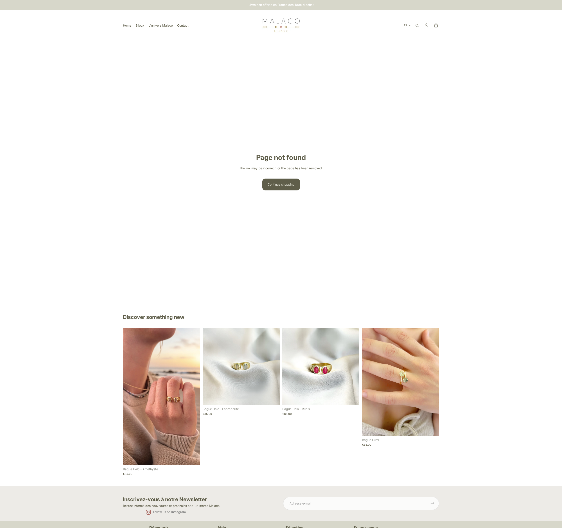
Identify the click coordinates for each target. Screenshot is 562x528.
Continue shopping (281, 184)
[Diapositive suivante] (193, 396)
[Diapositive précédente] (129, 396)
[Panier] (436, 25)
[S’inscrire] (432, 503)
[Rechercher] (417, 25)
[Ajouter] (193, 458)
